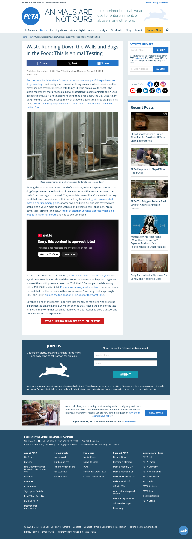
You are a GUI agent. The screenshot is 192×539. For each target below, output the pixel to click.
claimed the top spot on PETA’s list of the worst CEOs (74, 295)
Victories (28, 476)
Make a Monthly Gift (123, 466)
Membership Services (123, 498)
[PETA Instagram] (163, 84)
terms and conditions (111, 386)
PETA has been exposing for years (90, 275)
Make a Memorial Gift (123, 471)
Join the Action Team (64, 466)
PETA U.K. (147, 457)
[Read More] (96, 412)
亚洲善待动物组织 (151, 496)
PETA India (148, 481)
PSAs (85, 466)
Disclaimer (120, 526)
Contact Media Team (94, 476)
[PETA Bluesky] (158, 90)
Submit (160, 50)
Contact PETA (31, 501)
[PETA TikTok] (152, 90)
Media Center (90, 457)
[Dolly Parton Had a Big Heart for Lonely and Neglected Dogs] (149, 268)
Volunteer (29, 481)
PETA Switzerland (151, 476)
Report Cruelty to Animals (157, 3)
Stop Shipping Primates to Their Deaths (72, 321)
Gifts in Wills (119, 486)
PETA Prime (30, 486)
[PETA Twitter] (156, 84)
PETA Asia (148, 491)
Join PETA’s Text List (34, 496)
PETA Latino (149, 500)
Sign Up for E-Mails (33, 491)
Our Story (29, 457)
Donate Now (119, 457)
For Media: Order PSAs (94, 471)
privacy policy (117, 389)
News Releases (90, 461)
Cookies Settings (89, 532)
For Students (60, 471)
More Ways (118, 508)
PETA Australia (150, 486)
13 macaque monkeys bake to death (80, 287)
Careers (28, 461)
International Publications (30, 507)
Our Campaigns (61, 461)
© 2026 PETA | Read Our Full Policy (41, 526)
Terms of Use (47, 531)
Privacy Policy (30, 531)
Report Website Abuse (68, 531)
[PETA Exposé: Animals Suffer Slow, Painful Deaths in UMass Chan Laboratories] (149, 128)
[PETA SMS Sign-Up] (139, 90)
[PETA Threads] (165, 90)
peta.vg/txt (139, 58)
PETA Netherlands (152, 471)
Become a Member (122, 461)
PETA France (149, 461)
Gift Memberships (122, 503)
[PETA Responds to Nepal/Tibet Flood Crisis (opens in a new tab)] (149, 162)
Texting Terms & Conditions (143, 526)
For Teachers (60, 476)
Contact (77, 526)
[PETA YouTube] (132, 90)
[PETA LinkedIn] (145, 90)
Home (24, 37)
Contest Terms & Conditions (98, 526)
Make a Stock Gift (122, 481)
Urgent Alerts (60, 457)
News (31, 37)
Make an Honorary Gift (124, 476)
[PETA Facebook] (150, 84)
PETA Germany (150, 466)
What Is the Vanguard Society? (124, 492)
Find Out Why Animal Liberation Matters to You (35, 469)
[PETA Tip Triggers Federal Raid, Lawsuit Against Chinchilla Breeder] (149, 196)
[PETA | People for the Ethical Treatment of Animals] (31, 16)
